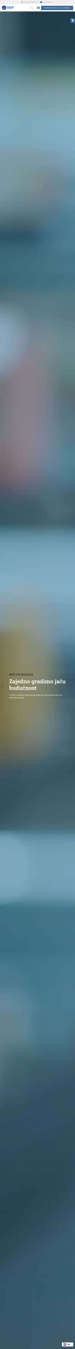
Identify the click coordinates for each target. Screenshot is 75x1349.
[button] (72, 20)
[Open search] (32, 7)
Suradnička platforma (57, 8)
